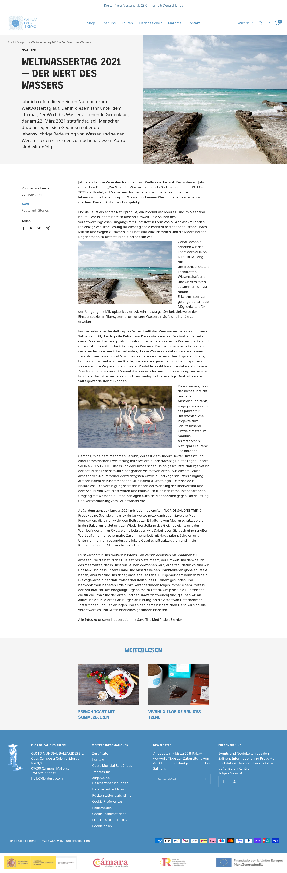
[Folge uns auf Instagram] (234, 781)
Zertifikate (100, 753)
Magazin (22, 42)
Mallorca (174, 23)
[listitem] (24, 228)
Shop (91, 23)
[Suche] (260, 23)
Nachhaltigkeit (150, 23)
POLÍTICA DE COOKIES (109, 820)
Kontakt (194, 23)
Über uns (108, 23)
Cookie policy (102, 826)
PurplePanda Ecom (77, 840)
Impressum (101, 772)
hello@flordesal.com (47, 778)
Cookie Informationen (109, 813)
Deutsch (243, 23)
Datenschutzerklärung (109, 789)
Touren (127, 23)
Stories (43, 210)
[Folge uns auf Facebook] (223, 781)
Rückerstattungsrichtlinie (111, 795)
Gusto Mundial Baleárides (112, 765)
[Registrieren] (205, 779)
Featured (29, 50)
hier (179, 619)
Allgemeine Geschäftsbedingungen (110, 780)
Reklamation (102, 807)
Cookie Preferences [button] (107, 801)
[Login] (268, 23)
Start (11, 42)
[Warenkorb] (277, 23)
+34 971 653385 (43, 773)
